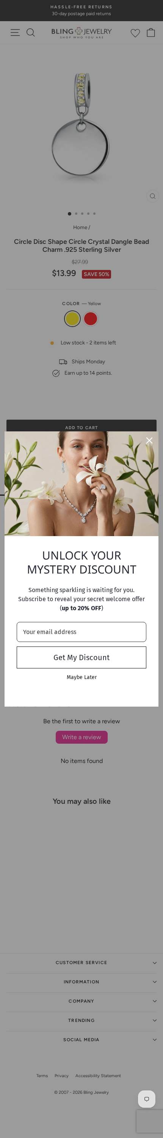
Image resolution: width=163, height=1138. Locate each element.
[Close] (149, 440)
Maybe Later (82, 677)
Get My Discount (81, 657)
